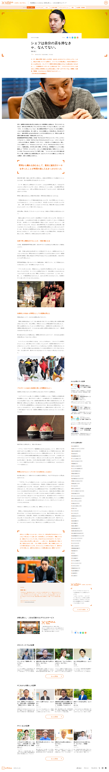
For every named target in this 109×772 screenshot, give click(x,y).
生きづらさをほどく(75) (77, 461)
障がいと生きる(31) (76, 488)
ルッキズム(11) (75, 513)
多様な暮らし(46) (76, 483)
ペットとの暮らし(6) (76, 458)
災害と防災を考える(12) (77, 530)
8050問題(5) (75, 523)
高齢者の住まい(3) (76, 568)
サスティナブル (38, 54)
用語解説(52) (75, 463)
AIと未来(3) (74, 575)
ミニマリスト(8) (75, 543)
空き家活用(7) (75, 555)
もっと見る (54, 676)
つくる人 (51, 54)
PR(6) (73, 553)
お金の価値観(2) (75, 570)
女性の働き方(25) (76, 493)
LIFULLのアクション (64, 7)
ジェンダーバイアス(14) (77, 538)
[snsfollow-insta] (102, 768)
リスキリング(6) (75, 565)
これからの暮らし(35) (76, 505)
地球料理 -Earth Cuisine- (42, 448)
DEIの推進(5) (75, 558)
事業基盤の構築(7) (76, 548)
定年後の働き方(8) (76, 528)
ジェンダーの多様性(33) (77, 468)
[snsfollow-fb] (105, 768)
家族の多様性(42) (76, 473)
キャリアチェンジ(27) (76, 500)
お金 (47, 7)
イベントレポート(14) (76, 563)
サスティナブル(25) (76, 540)
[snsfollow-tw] (99, 768)
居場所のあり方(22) (76, 515)
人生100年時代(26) (76, 471)
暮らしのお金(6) (75, 545)
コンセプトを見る (81, 609)
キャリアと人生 (39, 7)
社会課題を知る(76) (76, 456)
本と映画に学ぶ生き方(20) (77, 533)
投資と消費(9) (75, 525)
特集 (73, 7)
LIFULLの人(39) (76, 476)
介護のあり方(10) (75, 503)
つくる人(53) (75, 485)
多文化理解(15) (75, 520)
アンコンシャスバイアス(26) (78, 495)
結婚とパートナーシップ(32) (78, 448)
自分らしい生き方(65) (76, 466)
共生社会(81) (75, 453)
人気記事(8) (74, 573)
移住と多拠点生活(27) (76, 498)
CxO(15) (74, 518)
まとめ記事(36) (75, 446)
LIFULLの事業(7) (76, 560)
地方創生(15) (75, 550)
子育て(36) (74, 508)
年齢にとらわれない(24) (77, 481)
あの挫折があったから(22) (77, 478)
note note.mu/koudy (29, 601)
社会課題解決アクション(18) (78, 535)
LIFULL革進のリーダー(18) (78, 491)
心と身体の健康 (53, 7)
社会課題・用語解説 (80, 7)
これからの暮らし (45, 54)
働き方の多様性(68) (76, 451)
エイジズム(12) (75, 510)
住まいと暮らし (31, 7)
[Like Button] (32, 54)
